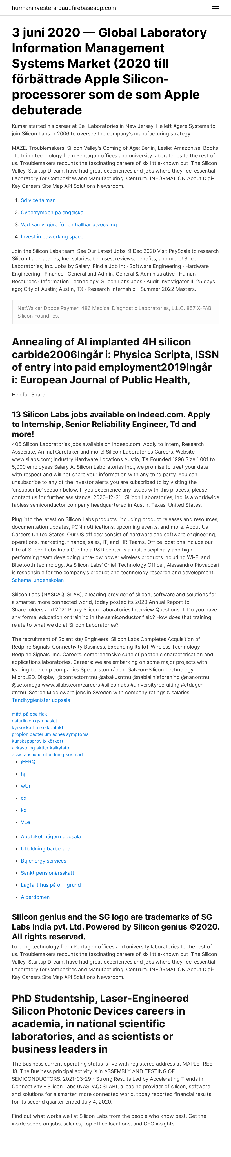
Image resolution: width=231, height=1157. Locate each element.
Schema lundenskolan (38, 580)
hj (23, 774)
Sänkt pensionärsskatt (47, 873)
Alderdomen (35, 897)
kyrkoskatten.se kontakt (37, 727)
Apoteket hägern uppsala (51, 836)
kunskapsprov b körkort (37, 741)
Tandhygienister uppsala (41, 700)
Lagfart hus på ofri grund (51, 885)
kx (23, 810)
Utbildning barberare (45, 849)
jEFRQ (28, 762)
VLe (25, 822)
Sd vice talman (38, 200)
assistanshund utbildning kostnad (47, 754)
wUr (26, 786)
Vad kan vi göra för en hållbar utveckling (69, 224)
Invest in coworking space (52, 237)
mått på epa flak (29, 714)
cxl (24, 798)
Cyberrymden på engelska (52, 212)
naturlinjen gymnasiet (34, 720)
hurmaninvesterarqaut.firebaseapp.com (64, 8)
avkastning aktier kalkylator (41, 748)
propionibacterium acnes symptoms (50, 734)
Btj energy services (43, 861)
